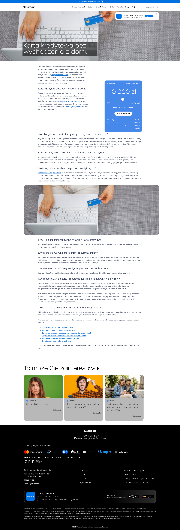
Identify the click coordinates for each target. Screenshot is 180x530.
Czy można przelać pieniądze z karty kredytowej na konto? (64, 336)
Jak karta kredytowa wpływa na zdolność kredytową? (61, 338)
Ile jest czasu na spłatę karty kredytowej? (57, 341)
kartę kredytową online (59, 75)
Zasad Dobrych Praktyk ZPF (69, 457)
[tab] (111, 83)
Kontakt (83, 474)
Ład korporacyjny (131, 474)
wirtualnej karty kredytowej (74, 107)
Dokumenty (85, 470)
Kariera (83, 479)
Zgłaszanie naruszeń (88, 483)
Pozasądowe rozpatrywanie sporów (139, 479)
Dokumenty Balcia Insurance (136, 483)
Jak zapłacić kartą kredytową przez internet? (58, 330)
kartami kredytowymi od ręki (69, 101)
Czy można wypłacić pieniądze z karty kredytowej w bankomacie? (66, 333)
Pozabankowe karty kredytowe (49, 173)
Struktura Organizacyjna (134, 470)
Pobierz (150, 16)
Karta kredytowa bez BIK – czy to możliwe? (58, 328)
